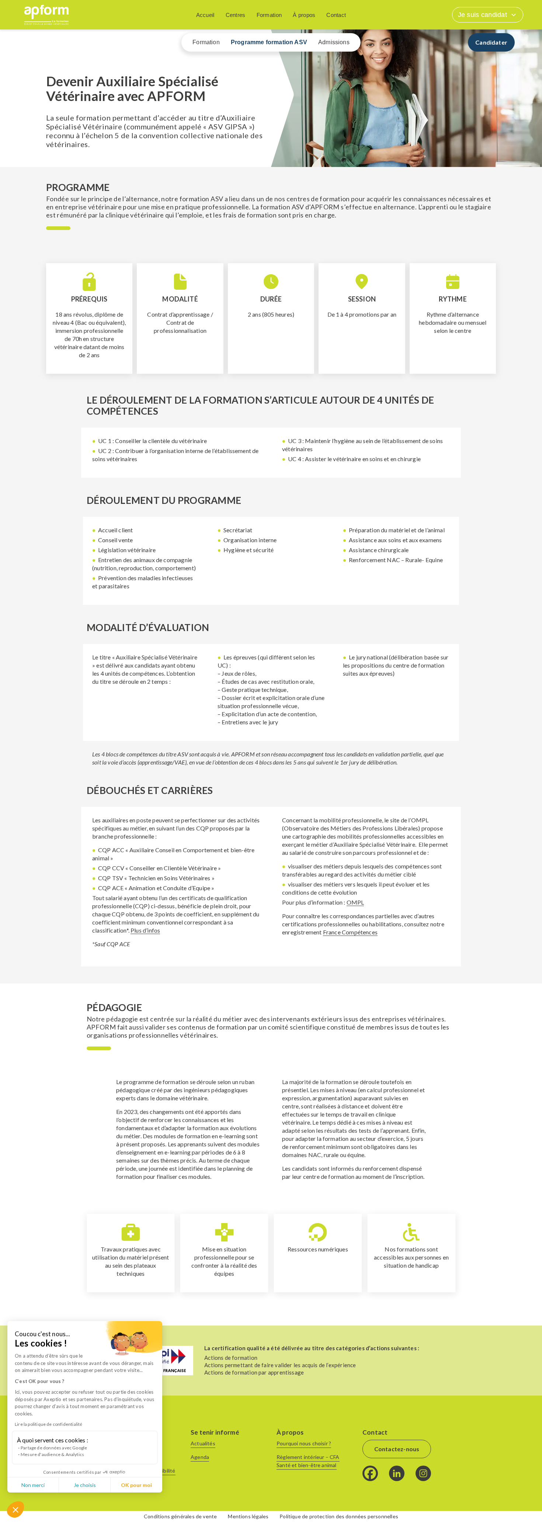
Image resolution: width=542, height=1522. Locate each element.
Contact (336, 15)
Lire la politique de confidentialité (48, 1424)
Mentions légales (248, 1516)
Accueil (205, 15)
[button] (15, 1509)
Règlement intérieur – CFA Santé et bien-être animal (308, 1461)
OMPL (355, 902)
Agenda (200, 1457)
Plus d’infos (145, 930)
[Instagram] (423, 1473)
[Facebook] (370, 1473)
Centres (236, 15)
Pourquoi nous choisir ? (304, 1443)
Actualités (203, 1443)
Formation (269, 15)
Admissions (334, 42)
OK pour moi (136, 1485)
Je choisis (85, 1485)
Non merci (33, 1485)
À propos (304, 15)
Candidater (491, 42)
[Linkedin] (396, 1473)
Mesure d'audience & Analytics (52, 1454)
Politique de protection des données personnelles (338, 1516)
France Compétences (350, 932)
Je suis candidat (482, 14)
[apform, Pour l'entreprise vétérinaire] (46, 14)
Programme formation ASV (269, 42)
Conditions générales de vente (180, 1516)
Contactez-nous (397, 1448)
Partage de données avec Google (54, 1447)
